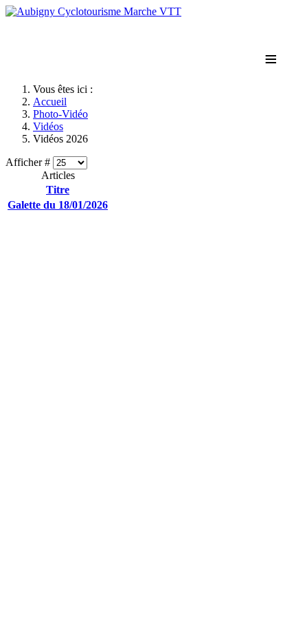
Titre (57, 190)
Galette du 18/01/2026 (58, 205)
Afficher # (29, 162)
